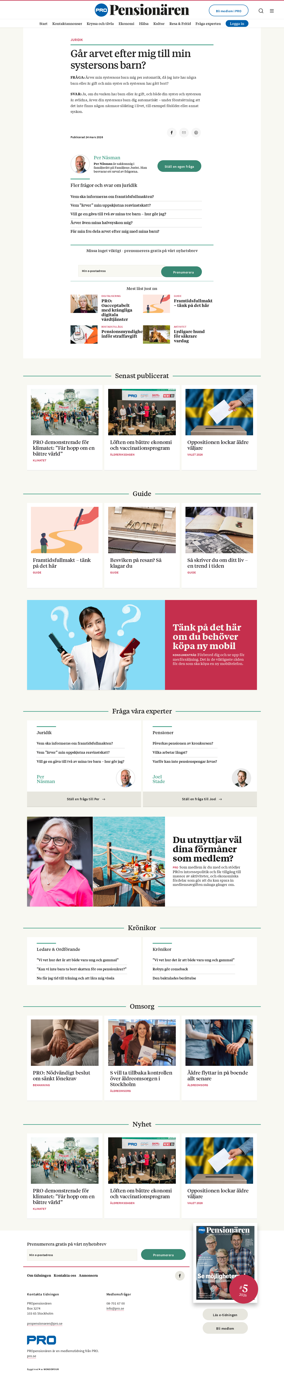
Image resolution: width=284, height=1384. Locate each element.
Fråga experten (208, 23)
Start (43, 23)
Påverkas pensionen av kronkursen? (183, 743)
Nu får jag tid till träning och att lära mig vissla (75, 978)
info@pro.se (115, 1308)
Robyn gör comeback (170, 969)
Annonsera (88, 1275)
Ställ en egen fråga (179, 166)
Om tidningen (39, 1275)
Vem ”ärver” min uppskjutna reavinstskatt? (111, 205)
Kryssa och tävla (100, 23)
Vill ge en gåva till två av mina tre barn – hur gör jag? (118, 213)
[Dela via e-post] (184, 132)
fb (180, 1276)
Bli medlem (225, 1328)
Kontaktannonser (67, 23)
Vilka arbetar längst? (170, 752)
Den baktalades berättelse (174, 978)
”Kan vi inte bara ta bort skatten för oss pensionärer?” (82, 969)
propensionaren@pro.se (44, 1323)
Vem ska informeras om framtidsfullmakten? (112, 196)
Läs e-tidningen (225, 1315)
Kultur (159, 23)
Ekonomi (126, 23)
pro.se (31, 1356)
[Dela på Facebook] (172, 132)
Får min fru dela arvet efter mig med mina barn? (115, 231)
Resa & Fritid (180, 23)
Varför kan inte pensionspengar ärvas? (185, 761)
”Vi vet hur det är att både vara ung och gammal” (78, 959)
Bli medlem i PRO (228, 11)
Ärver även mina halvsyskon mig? (102, 222)
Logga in (237, 23)
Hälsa (144, 23)
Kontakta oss (65, 1275)
